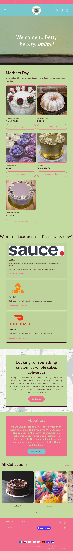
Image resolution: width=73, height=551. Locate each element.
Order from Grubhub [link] (18, 306)
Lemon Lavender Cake (12, 212)
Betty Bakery (28, 546)
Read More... (36, 451)
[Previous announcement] (4, 2)
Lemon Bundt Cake (42, 118)
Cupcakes (49, 506)
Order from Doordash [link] (18, 338)
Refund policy (51, 546)
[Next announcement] (69, 2)
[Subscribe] (33, 527)
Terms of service (50, 548)
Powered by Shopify (38, 546)
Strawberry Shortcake (12, 118)
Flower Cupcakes (11, 165)
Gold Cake (40, 165)
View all (68, 466)
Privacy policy (62, 546)
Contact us (36, 399)
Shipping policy (62, 548)
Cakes (16, 506)
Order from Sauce (16, 274)
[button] (4, 10)
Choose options (21, 127)
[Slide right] (41, 513)
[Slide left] (32, 513)
